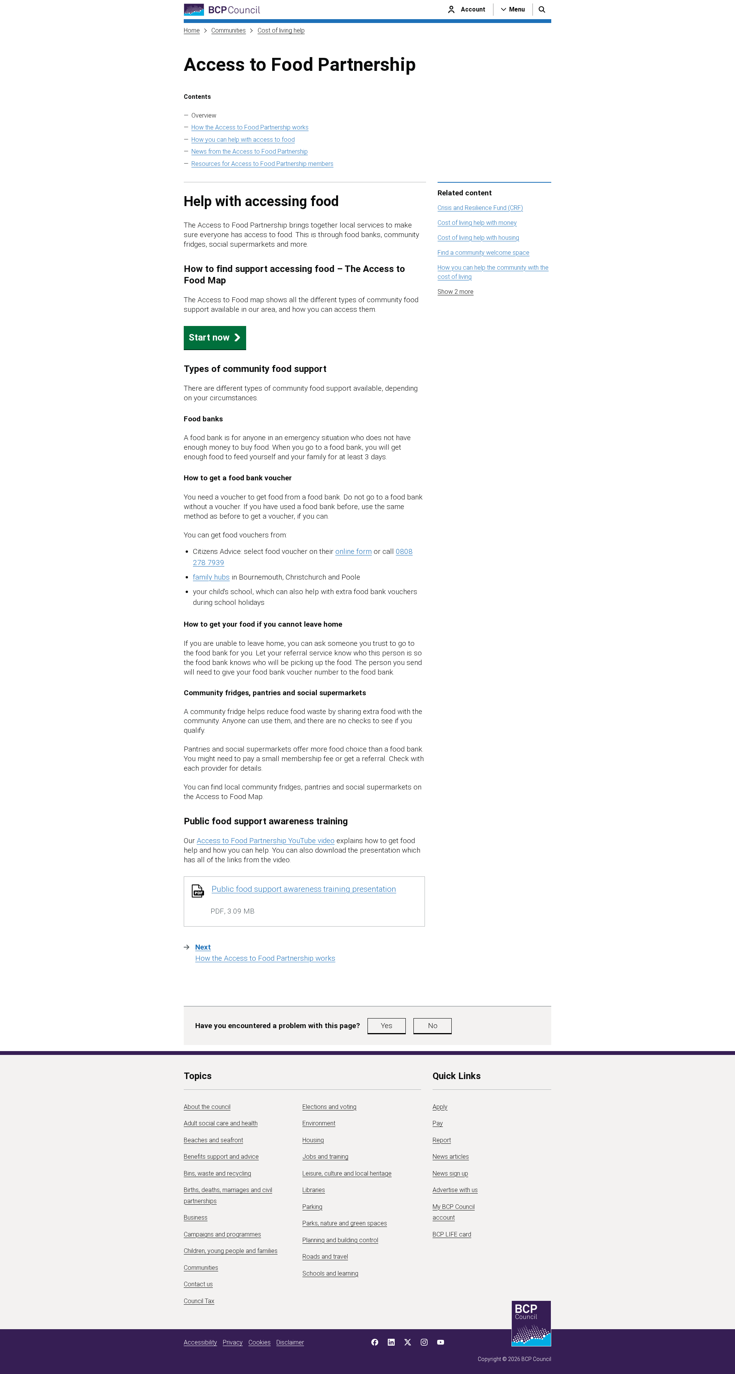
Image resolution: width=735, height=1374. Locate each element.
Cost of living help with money (477, 222)
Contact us (198, 1284)
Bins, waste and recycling (217, 1173)
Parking (312, 1206)
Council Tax (199, 1301)
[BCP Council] (222, 9)
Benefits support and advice (221, 1156)
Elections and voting (329, 1106)
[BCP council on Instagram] (424, 1342)
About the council (207, 1106)
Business (195, 1217)
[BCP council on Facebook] (374, 1342)
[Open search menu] (542, 9)
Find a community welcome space (483, 252)
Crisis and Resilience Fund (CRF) (480, 207)
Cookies (259, 1342)
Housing (313, 1140)
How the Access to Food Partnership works (250, 127)
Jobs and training (325, 1156)
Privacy (233, 1342)
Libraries (313, 1190)
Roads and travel (325, 1256)
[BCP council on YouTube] (440, 1342)
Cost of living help (281, 30)
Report (442, 1140)
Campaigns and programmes (222, 1234)
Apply (440, 1106)
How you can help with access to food (243, 139)
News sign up (450, 1173)
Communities (228, 30)
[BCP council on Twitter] (407, 1342)
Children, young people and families (231, 1250)
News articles (451, 1156)
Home (192, 30)
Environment (318, 1123)
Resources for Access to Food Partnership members (262, 163)
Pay (438, 1123)
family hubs (211, 577)
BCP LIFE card (452, 1234)
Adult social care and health (221, 1123)
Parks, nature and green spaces (344, 1223)
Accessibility (200, 1342)
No (433, 1025)
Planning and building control (340, 1240)
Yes (386, 1025)
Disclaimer (290, 1342)
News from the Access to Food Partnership (249, 151)
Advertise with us (455, 1190)
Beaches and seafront (213, 1140)
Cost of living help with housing (478, 237)
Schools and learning (330, 1273)
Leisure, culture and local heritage (347, 1173)
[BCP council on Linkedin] (391, 1342)
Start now (209, 337)
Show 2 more (456, 291)
